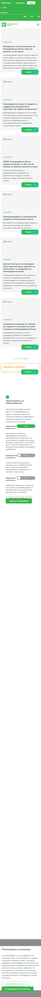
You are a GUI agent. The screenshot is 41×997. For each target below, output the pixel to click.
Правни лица (20, 3)
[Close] (7, 397)
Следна (25, 359)
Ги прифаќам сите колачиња (17, 989)
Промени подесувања (18, 501)
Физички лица (6, 3)
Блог (4, 7)
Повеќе (28, 72)
